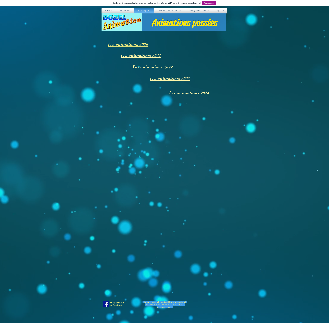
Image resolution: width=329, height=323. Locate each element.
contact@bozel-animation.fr (174, 302)
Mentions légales (165, 307)
